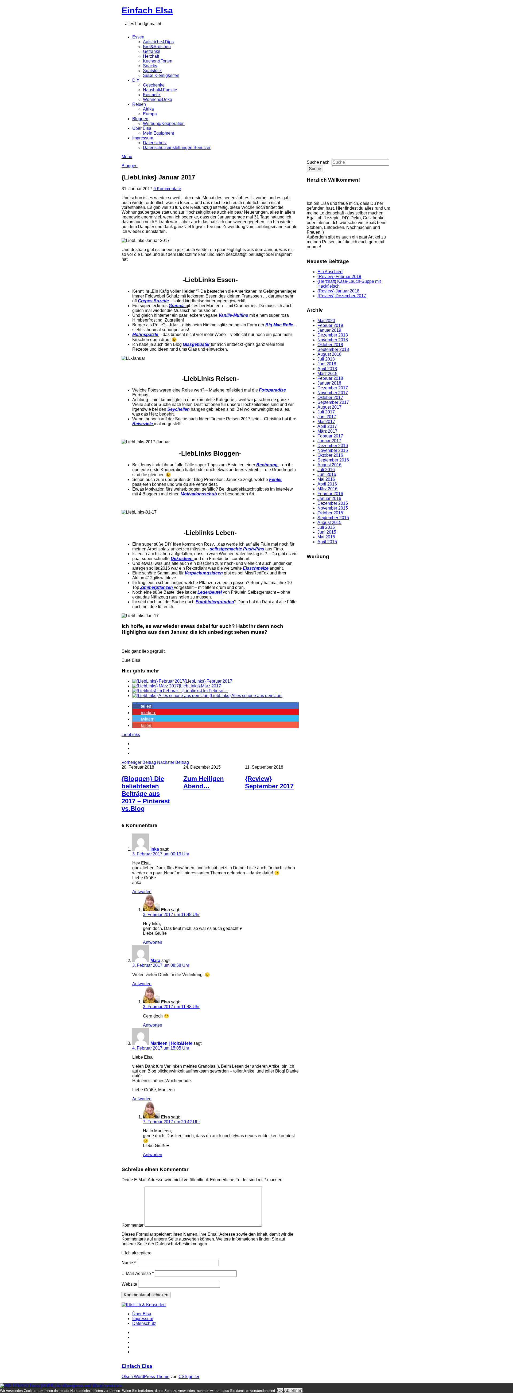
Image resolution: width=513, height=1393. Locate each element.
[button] (142, 706)
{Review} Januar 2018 (338, 291)
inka (154, 849)
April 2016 (327, 484)
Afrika (148, 109)
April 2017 (327, 426)
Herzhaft (151, 56)
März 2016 (327, 489)
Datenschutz (155, 142)
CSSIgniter (188, 1376)
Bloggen (140, 118)
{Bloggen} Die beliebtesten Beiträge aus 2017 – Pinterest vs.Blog (146, 793)
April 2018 (327, 368)
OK (280, 1390)
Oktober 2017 (330, 397)
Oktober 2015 (330, 513)
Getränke (151, 51)
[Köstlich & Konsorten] (144, 1304)
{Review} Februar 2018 (339, 276)
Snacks (150, 66)
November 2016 (332, 450)
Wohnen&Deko (157, 99)
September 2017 (333, 402)
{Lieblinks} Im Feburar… (205, 690)
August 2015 (329, 522)
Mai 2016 (326, 479)
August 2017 (329, 407)
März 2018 (327, 373)
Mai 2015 (326, 537)
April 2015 (327, 541)
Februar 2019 (330, 325)
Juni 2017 (326, 416)
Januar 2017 (329, 441)
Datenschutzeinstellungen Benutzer (177, 147)
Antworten (141, 891)
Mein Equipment (158, 133)
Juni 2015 (326, 532)
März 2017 (327, 431)
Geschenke (154, 85)
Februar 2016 (330, 493)
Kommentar (132, 1225)
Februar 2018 (330, 378)
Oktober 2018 (330, 344)
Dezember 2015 (332, 503)
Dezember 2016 (332, 445)
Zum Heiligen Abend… (203, 782)
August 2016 (329, 465)
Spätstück (152, 70)
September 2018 (333, 349)
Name (129, 1263)
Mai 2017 (326, 421)
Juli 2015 (326, 527)
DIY (135, 80)
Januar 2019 (329, 330)
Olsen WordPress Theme (145, 1376)
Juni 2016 (326, 474)
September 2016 (333, 460)
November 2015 (332, 508)
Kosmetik (152, 94)
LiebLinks (131, 734)
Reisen (139, 104)
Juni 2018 (326, 364)
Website (129, 1284)
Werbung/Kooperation (164, 123)
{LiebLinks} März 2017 (200, 686)
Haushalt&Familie (160, 90)
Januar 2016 (329, 498)
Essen (138, 37)
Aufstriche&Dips (158, 42)
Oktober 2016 (330, 455)
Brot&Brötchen (157, 46)
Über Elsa (141, 128)
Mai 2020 (326, 320)
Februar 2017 (330, 436)
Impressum (142, 138)
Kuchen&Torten (157, 61)
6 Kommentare (167, 188)
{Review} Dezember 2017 (341, 296)
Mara (155, 960)
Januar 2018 (329, 383)
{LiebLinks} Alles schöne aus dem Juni (245, 695)
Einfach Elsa (147, 10)
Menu (127, 156)
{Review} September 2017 (269, 782)
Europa (150, 114)
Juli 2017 (326, 412)
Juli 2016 (326, 469)
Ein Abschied (330, 271)
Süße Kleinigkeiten (161, 75)
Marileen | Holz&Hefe (171, 1043)
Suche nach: (319, 162)
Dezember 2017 (332, 388)
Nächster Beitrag (173, 762)
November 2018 (332, 340)
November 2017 (332, 392)
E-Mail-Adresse (138, 1273)
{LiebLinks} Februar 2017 (208, 681)
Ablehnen (293, 1390)
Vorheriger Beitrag (139, 762)
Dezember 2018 (332, 335)
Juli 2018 (326, 359)
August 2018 (329, 354)
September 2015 (333, 517)
